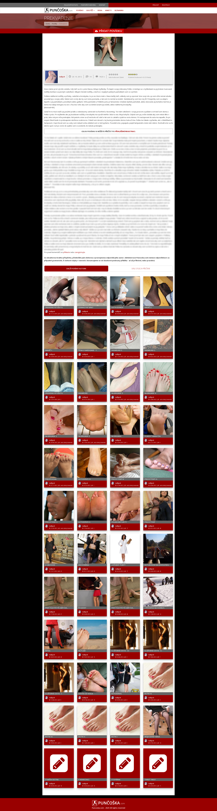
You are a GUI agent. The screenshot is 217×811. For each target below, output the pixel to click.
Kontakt (102, 5)
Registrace (166, 5)
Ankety (108, 10)
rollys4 (62, 77)
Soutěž (89, 10)
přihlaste (66, 252)
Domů (48, 24)
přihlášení (120, 131)
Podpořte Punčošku (88, 5)
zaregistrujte (80, 252)
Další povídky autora (76, 268)
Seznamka (118, 10)
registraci (130, 131)
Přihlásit (156, 5)
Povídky (79, 10)
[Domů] (59, 10)
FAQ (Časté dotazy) (71, 5)
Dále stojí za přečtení (141, 268)
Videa (99, 10)
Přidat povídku (110, 31)
